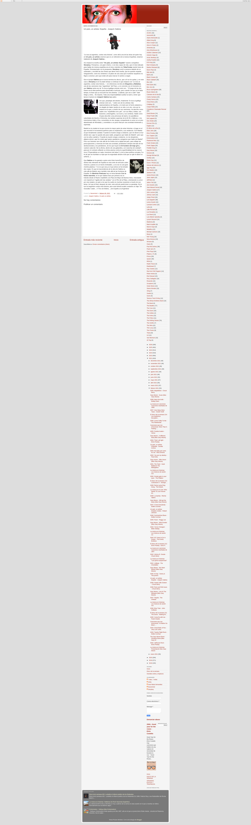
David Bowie (151, 113)
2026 (150, 344)
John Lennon (151, 192)
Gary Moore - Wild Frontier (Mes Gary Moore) (158, 523)
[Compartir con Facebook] (121, 193)
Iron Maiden (150, 170)
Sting (148, 291)
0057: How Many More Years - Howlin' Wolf (157, 411)
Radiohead (150, 266)
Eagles (149, 126)
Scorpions (150, 283)
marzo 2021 (155, 385)
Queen (149, 259)
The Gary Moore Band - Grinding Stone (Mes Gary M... (157, 638)
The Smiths (150, 323)
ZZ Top (149, 340)
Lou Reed (150, 214)
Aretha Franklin (151, 60)
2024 (150, 350)
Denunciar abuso (153, 719)
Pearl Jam (150, 249)
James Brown (151, 175)
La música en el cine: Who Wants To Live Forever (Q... (158, 491)
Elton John (150, 130)
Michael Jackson (152, 232)
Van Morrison (151, 338)
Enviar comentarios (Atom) (101, 244)
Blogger (139, 820)
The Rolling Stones (153, 320)
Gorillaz (149, 158)
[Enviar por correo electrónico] (117, 193)
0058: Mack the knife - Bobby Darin (157, 400)
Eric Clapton (151, 135)
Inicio (116, 240)
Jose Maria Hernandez (155, 684)
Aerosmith (150, 35)
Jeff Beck (150, 180)
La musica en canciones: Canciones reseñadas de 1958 (158, 405)
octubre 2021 (155, 366)
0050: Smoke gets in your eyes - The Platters (158, 477)
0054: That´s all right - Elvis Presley (157, 441)
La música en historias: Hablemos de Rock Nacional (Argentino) (109, 802)
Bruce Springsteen (152, 89)
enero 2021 (154, 654)
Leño (148, 207)
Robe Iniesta (151, 273)
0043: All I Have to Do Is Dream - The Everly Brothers (158, 539)
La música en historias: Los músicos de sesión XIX (158, 603)
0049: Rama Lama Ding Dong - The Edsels (157, 486)
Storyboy (151, 689)
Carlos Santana (152, 97)
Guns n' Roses (151, 163)
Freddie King (151, 148)
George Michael (152, 155)
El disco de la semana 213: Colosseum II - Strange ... (158, 481)
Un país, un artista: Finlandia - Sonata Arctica (156, 446)
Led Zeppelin (151, 200)
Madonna (150, 222)
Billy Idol (149, 72)
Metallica (149, 229)
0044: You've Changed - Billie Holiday (157, 528)
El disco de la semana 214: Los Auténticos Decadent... (158, 416)
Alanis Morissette (152, 38)
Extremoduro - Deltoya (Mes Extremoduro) (102, 809)
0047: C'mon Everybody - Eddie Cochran (158, 505)
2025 (150, 347)
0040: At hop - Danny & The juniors (157, 574)
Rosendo (149, 281)
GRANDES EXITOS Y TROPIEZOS (151, 782)
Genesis (149, 153)
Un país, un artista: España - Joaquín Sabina (158, 579)
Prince (149, 256)
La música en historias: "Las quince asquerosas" (158, 559)
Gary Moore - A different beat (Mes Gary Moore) (158, 436)
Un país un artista (104, 196)
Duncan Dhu (151, 123)
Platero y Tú (150, 254)
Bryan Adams (151, 92)
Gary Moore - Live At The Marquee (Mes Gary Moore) (158, 593)
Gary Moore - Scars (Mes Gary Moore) (158, 396)
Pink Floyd (150, 251)
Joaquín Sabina (94, 196)
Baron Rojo (150, 70)
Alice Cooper (151, 42)
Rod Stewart (151, 276)
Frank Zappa (151, 145)
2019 (150, 660)
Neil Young (150, 236)
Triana (149, 333)
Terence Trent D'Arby (153, 298)
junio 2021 (154, 377)
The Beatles (150, 305)
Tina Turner (150, 330)
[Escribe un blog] (118, 193)
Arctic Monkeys (151, 57)
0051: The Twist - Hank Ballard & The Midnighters (157, 465)
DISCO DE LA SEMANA (151, 777)
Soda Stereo (151, 286)
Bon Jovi (149, 87)
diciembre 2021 (156, 361)
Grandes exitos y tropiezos (155, 674)
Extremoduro (151, 138)
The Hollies (150, 313)
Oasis (148, 244)
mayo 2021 (154, 380)
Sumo (148, 296)
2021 (150, 358)
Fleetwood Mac (151, 140)
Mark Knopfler (151, 224)
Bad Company (151, 65)
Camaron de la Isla (153, 94)
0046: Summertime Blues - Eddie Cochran (158, 516)
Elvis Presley (151, 133)
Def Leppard (151, 118)
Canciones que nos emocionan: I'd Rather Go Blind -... (158, 623)
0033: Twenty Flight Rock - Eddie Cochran (158, 633)
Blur (148, 82)
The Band (150, 303)
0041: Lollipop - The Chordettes (156, 564)
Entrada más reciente (93, 240)
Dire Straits (150, 121)
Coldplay (149, 104)
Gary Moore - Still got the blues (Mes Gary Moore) (158, 501)
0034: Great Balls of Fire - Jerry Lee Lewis (158, 628)
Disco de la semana (153, 671)
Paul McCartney (152, 246)
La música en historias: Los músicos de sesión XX (158, 533)
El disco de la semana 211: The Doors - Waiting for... (158, 613)
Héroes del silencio (153, 165)
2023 (150, 353)
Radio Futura (151, 264)
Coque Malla (151, 107)
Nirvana (149, 241)
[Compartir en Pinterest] (122, 193)
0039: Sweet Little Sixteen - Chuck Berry (158, 583)
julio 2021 (154, 374)
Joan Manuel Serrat (153, 187)
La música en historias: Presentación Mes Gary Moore (158, 648)
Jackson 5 (150, 172)
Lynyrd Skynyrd (151, 219)
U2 (148, 335)
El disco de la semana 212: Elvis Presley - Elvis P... (158, 544)
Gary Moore (150, 150)
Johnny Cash (151, 195)
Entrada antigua (137, 240)
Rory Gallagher (151, 278)
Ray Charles (151, 269)
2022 (150, 355)
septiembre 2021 (156, 369)
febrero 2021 (155, 388)
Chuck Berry (151, 102)
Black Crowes (151, 77)
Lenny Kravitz (151, 202)
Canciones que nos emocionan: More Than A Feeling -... (158, 426)
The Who (149, 325)
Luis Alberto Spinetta (153, 217)
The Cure (150, 308)
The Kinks (150, 315)
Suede (149, 293)
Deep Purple (151, 116)
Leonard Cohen (151, 204)
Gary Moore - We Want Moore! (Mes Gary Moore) (157, 569)
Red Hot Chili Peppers (154, 271)
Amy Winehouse (152, 50)
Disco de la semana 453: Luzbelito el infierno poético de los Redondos (111, 794)
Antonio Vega (151, 55)
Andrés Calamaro (152, 52)
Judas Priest (151, 197)
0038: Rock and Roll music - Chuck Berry (158, 588)
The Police (150, 318)
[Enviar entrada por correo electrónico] (114, 193)
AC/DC (149, 33)
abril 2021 (154, 383)
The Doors (150, 310)
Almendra (150, 47)
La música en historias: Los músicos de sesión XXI (158, 471)
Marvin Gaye (151, 227)
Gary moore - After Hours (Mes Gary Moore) (158, 460)
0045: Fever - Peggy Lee (158, 520)
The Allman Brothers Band (155, 301)
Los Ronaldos (151, 212)
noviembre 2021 (156, 363)
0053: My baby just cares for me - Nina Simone (158, 451)
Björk (148, 75)
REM (148, 261)
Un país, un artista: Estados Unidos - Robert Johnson (158, 510)
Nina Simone (151, 239)
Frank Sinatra (151, 143)
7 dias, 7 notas (92, 7)
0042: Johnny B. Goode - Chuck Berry (158, 555)
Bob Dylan (150, 84)
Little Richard (151, 209)
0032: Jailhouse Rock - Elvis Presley (157, 643)
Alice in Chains (151, 45)
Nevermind (151, 687)
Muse (148, 234)
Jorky (149, 682)
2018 (150, 663)
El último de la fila (152, 128)
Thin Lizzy (150, 328)
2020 (150, 657)
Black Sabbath (151, 80)
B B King (149, 62)
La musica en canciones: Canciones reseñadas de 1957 (158, 549)
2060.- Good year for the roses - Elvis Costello (151, 728)
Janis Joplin (150, 177)
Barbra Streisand (152, 67)
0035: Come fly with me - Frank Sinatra (158, 618)
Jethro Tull (150, 182)
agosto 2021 (155, 372)
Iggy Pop (149, 167)
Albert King (150, 40)
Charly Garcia (151, 99)
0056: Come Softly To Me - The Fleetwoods (158, 421)
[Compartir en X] (120, 193)
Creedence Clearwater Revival (156, 109)
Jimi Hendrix (151, 185)
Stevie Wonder (151, 288)
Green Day (150, 160)
